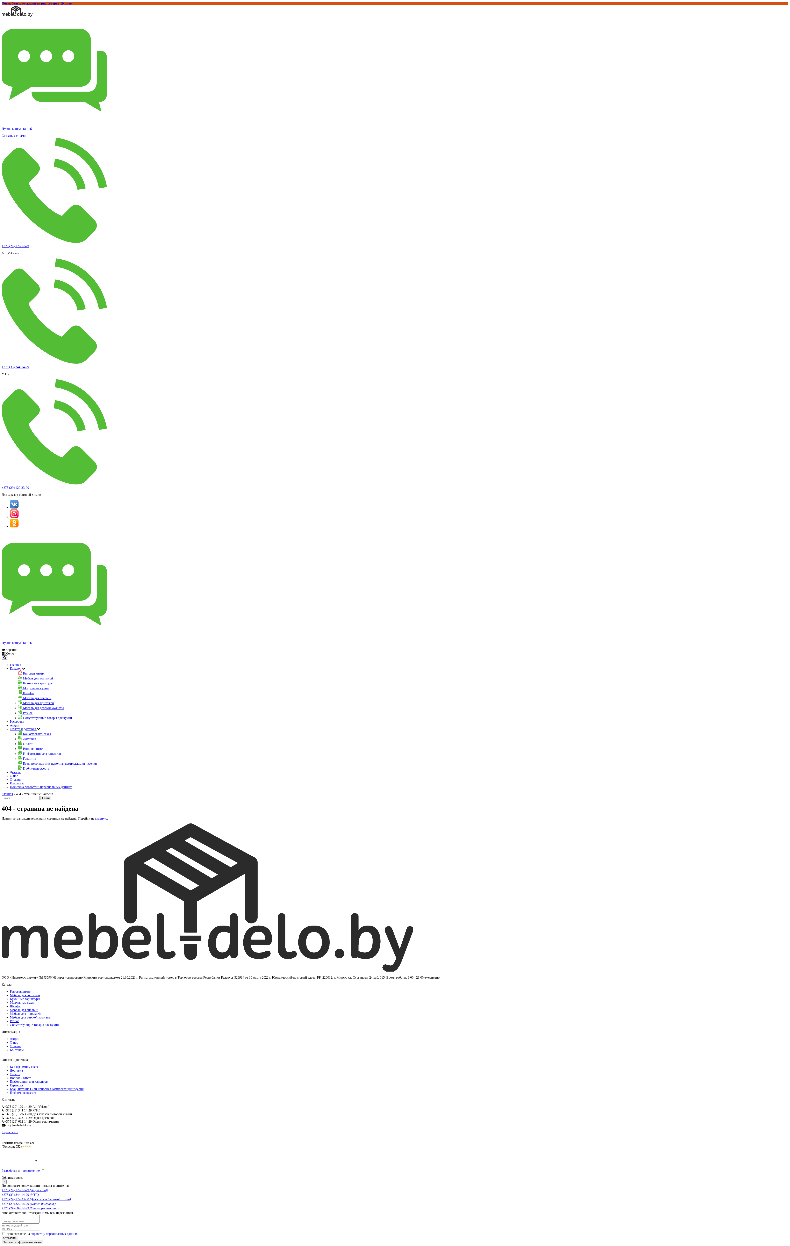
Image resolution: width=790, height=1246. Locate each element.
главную (101, 818)
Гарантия (16, 1085)
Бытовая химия (20, 991)
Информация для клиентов (29, 1081)
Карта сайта (10, 1132)
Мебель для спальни (24, 1010)
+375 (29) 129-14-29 (15, 246)
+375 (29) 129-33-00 (15, 487)
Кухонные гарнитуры (25, 999)
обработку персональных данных (54, 1234)
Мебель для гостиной (25, 995)
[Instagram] (14, 517)
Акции (15, 725)
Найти (46, 798)
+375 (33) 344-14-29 (15, 367)
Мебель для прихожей (25, 1013)
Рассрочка (17, 721)
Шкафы (15, 1006)
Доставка (16, 1070)
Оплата (15, 1074)
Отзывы (15, 779)
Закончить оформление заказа (22, 1242)
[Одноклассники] (14, 526)
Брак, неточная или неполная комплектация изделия (47, 1089)
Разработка (9, 1170)
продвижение (30, 1170)
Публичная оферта (23, 1092)
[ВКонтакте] (14, 507)
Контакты (17, 783)
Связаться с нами (14, 135)
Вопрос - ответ (20, 1078)
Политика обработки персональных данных (41, 787)
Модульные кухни (23, 1002)
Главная (15, 665)
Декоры (15, 772)
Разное (14, 1021)
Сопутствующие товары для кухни (34, 1025)
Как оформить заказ (24, 1066)
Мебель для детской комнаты (30, 1017)
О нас (14, 776)
